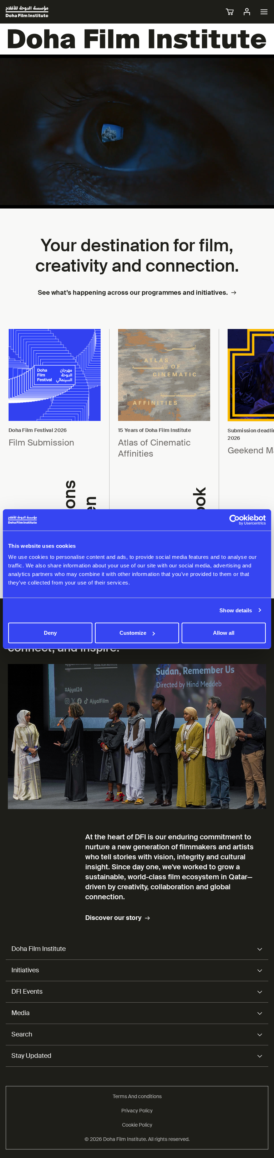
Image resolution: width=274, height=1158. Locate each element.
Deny (50, 633)
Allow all (223, 633)
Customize (133, 633)
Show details (235, 610)
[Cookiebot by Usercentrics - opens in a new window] (234, 519)
